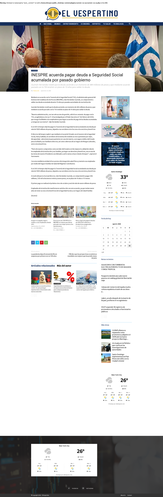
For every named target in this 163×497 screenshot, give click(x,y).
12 (113, 238)
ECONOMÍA (85, 24)
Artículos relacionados (43, 266)
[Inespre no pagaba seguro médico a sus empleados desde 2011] (41, 212)
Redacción (36, 90)
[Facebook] (33, 242)
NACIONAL (48, 24)
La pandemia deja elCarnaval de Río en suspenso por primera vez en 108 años (44, 255)
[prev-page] (32, 295)
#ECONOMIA (35, 283)
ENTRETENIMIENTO (70, 24)
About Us (123, 495)
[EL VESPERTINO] (81, 13)
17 (103, 242)
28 (121, 246)
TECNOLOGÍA (118, 24)
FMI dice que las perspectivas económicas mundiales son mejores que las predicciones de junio (82, 256)
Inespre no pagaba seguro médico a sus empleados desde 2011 (41, 222)
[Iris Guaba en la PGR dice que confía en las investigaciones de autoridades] (106, 347)
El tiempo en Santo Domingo (116, 210)
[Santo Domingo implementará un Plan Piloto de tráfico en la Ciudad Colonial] (106, 358)
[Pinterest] (42, 242)
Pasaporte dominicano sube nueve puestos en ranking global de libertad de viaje (116, 278)
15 (125, 238)
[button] (129, 24)
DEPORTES (96, 24)
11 (108, 238)
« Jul (102, 252)
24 (103, 246)
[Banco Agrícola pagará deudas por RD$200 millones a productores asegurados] (86, 212)
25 (108, 246)
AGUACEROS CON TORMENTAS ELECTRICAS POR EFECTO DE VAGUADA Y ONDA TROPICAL (116, 267)
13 (117, 238)
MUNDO (57, 24)
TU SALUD (107, 24)
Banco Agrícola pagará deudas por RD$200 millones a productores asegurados (85, 222)
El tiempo (111, 404)
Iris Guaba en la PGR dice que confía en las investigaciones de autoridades (121, 346)
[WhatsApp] (46, 242)
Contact (129, 495)
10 (103, 238)
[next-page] (35, 295)
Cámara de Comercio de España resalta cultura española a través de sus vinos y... (115, 289)
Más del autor (64, 266)
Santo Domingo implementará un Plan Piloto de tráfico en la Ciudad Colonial (120, 357)
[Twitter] (37, 242)
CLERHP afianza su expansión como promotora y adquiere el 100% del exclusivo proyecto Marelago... (121, 334)
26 (113, 246)
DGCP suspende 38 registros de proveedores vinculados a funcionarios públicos (116, 309)
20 (117, 242)
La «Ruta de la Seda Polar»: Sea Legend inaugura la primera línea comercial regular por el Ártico (86, 288)
